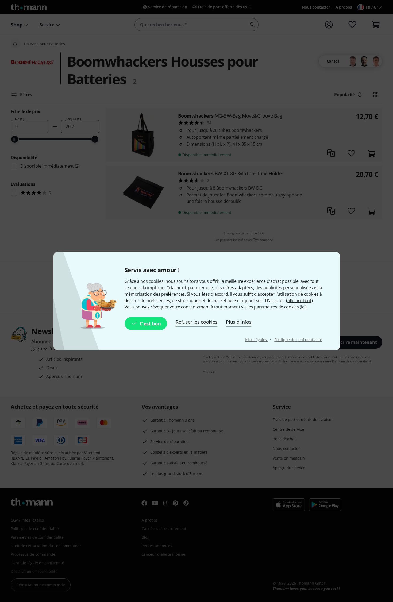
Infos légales (256, 339)
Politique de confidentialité (298, 339)
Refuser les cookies (196, 322)
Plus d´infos (238, 322)
